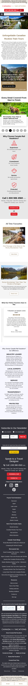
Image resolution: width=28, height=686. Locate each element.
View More (14, 254)
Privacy (14, 671)
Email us (14, 214)
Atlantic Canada (14, 520)
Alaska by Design (20, 653)
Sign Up (22, 436)
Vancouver (14, 501)
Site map (14, 597)
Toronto (14, 512)
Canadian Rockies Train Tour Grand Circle (14, 569)
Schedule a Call (14, 207)
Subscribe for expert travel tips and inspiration (14, 445)
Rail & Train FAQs (14, 585)
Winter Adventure (14, 535)
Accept (8, 683)
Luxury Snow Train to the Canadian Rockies (14, 572)
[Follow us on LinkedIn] (17, 486)
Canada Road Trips (14, 660)
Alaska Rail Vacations (14, 656)
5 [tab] (17, 130)
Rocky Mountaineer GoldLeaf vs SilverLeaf (14, 542)
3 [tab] (10, 130)
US (20, 10)
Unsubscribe (21, 671)
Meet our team (14, 583)
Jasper (14, 509)
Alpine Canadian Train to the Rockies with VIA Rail (14, 556)
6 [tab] (21, 130)
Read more (14, 293)
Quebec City (14, 517)
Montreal (14, 514)
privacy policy (21, 680)
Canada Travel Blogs (14, 540)
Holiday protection (14, 588)
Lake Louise (14, 506)
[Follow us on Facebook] (5, 486)
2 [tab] (6, 130)
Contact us (14, 478)
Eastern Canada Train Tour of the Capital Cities (14, 566)
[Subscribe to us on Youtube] (22, 486)
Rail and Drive (14, 532)
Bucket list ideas (14, 527)
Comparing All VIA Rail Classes (14, 545)
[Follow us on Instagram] (11, 486)
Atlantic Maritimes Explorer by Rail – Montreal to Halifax (14, 563)
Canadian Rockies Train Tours (14, 529)
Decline (21, 683)
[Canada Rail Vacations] (14, 6)
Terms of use (7, 671)
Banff (14, 503)
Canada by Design (8, 653)
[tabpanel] (14, 114)
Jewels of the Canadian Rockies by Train (14, 559)
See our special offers (9, 86)
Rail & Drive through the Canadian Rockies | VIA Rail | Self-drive (14, 575)
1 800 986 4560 (12, 10)
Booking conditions (14, 591)
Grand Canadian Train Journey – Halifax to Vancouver (14, 553)
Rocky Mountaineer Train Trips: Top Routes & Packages (14, 283)
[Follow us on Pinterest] (14, 490)
